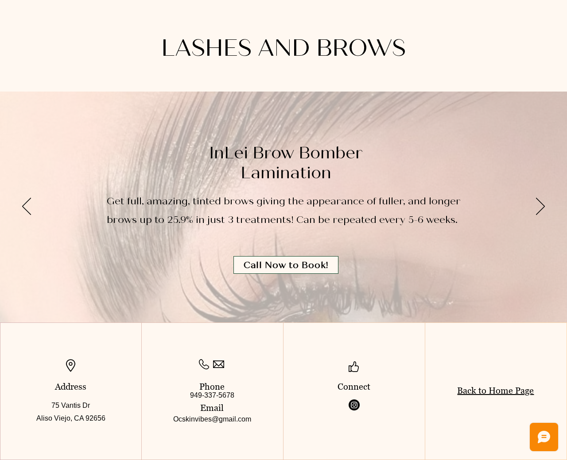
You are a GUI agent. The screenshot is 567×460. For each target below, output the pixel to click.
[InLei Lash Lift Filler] (275, 300)
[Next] (540, 207)
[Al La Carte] (292, 300)
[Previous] (26, 207)
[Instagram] (354, 404)
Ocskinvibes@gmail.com (212, 419)
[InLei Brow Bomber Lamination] (284, 300)
